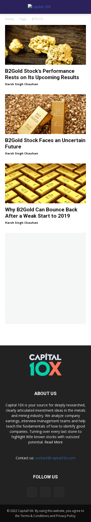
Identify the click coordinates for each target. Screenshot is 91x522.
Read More (53, 442)
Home (9, 19)
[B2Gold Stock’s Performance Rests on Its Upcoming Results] (45, 45)
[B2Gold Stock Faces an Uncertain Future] (45, 114)
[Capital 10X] (45, 7)
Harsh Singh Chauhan (21, 84)
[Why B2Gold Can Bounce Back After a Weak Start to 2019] (45, 183)
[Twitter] (45, 492)
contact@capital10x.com (55, 457)
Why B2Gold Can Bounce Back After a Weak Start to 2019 (41, 213)
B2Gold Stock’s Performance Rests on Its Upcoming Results (42, 74)
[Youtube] (59, 492)
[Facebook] (32, 492)
